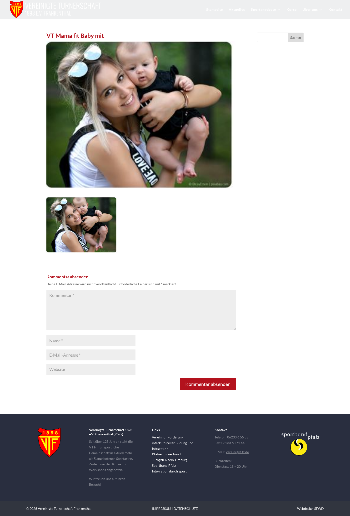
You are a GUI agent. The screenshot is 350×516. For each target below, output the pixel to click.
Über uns (310, 9)
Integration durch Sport (169, 471)
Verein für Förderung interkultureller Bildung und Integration (172, 443)
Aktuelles (237, 9)
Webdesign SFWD (310, 508)
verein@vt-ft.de (237, 452)
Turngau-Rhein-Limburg (169, 460)
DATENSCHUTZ (186, 508)
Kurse (292, 9)
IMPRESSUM (161, 508)
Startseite (214, 9)
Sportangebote (263, 9)
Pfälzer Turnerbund (166, 454)
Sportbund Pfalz (164, 465)
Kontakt (335, 9)
